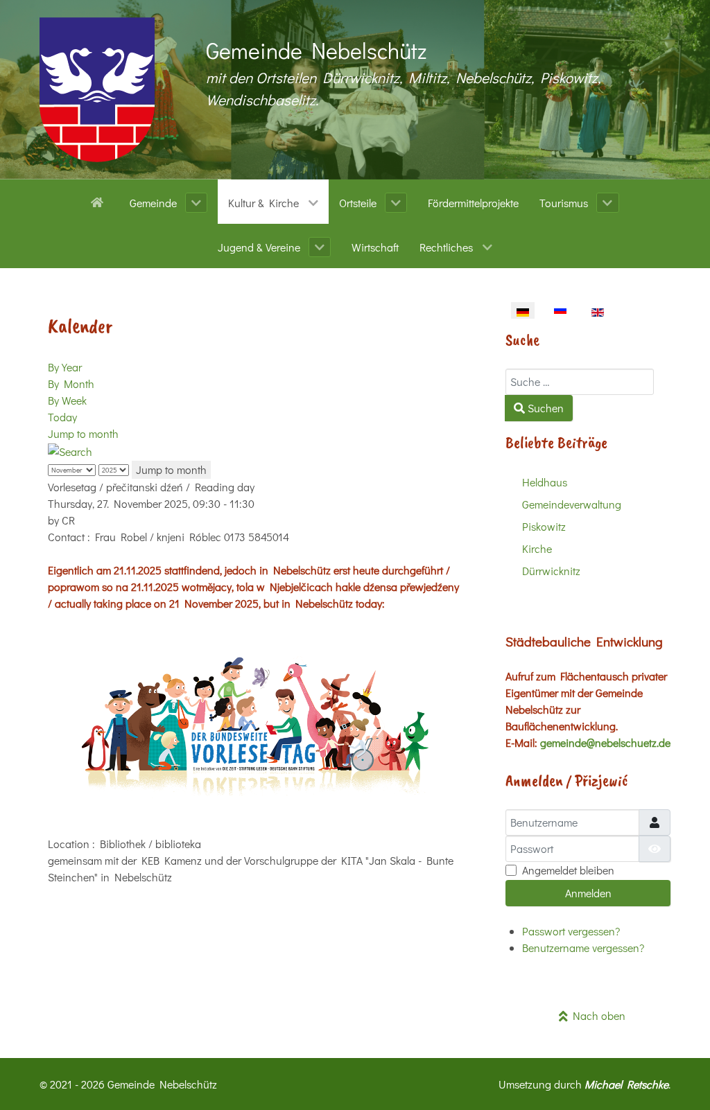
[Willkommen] (99, 200)
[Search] (70, 450)
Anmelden (588, 893)
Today (62, 416)
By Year (65, 367)
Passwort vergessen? (571, 931)
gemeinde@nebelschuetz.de (605, 742)
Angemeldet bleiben (568, 870)
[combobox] (579, 382)
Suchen (544, 407)
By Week (67, 400)
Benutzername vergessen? (583, 947)
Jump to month (83, 433)
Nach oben (596, 1015)
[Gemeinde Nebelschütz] (97, 89)
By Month (71, 383)
